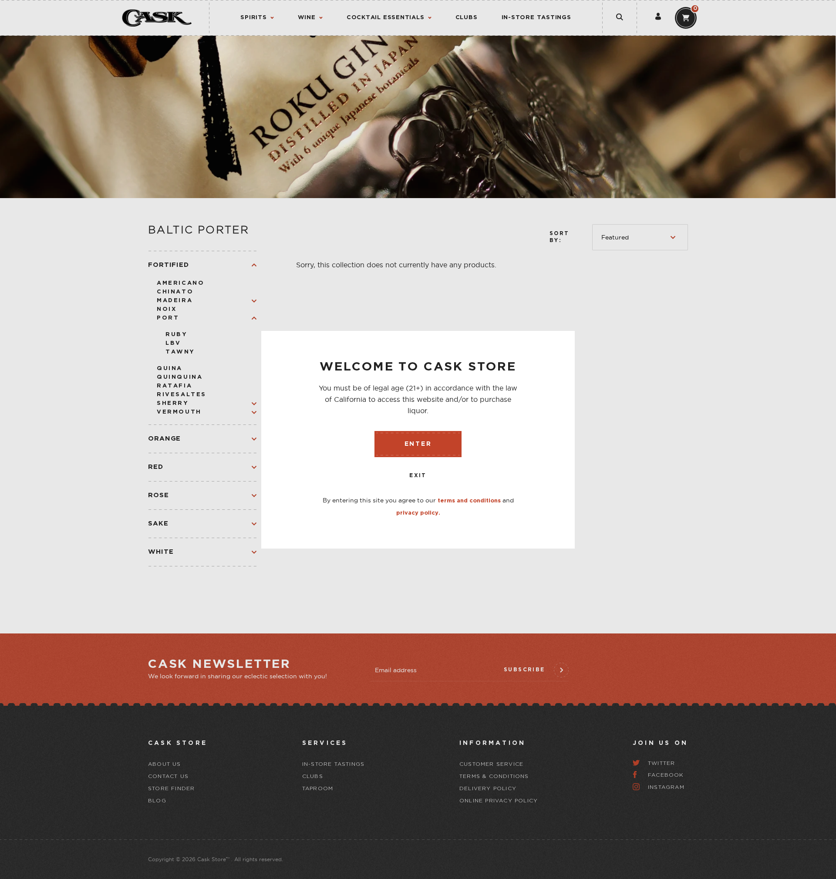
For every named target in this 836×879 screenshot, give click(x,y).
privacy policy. (418, 513)
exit (418, 475)
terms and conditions (469, 500)
